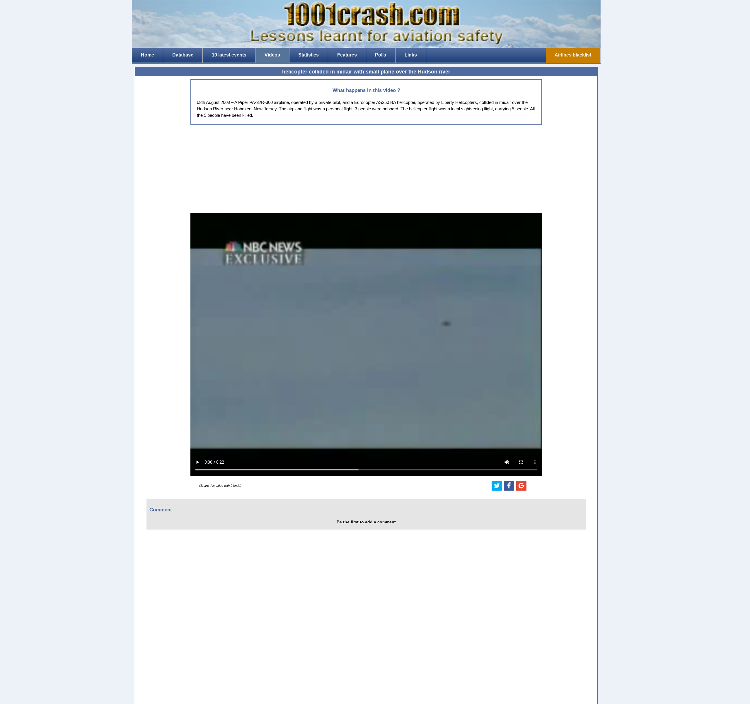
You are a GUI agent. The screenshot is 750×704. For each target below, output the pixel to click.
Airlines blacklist (573, 54)
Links (411, 54)
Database (182, 54)
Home (147, 54)
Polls (380, 54)
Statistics (308, 54)
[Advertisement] (366, 169)
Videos (272, 54)
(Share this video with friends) (220, 485)
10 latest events (229, 54)
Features (347, 54)
